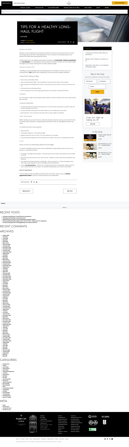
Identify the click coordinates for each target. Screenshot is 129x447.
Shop (98, 7)
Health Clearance (7, 382)
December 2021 (7, 307)
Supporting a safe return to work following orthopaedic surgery (19, 219)
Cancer (5, 365)
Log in (4, 405)
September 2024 (7, 265)
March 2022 (6, 303)
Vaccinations (53, 7)
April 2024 (5, 271)
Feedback (57, 438)
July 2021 (5, 310)
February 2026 (6, 244)
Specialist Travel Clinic (62, 419)
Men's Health (6, 383)
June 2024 (5, 270)
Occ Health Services (75, 419)
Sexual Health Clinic (72, 7)
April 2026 (5, 241)
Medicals (60, 433)
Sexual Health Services (62, 424)
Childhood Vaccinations (62, 422)
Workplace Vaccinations (75, 426)
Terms (31, 438)
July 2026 (5, 237)
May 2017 (5, 354)
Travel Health (6, 394)
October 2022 (6, 294)
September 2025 (7, 252)
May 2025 (5, 256)
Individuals (6, 3)
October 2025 (6, 250)
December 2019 (7, 320)
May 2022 (5, 300)
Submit (97, 92)
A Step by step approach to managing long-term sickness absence (20, 222)
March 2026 (6, 243)
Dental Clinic (6, 374)
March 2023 (6, 288)
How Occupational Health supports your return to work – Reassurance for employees (25, 221)
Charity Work (6, 368)
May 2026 (5, 240)
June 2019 (5, 329)
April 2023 (5, 286)
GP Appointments (61, 417)
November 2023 (7, 277)
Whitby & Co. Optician (62, 431)
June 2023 (5, 283)
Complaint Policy (50, 438)
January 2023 (6, 291)
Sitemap (67, 438)
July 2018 (5, 344)
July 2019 (5, 327)
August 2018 (6, 342)
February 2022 (6, 304)
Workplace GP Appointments (76, 422)
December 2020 (7, 315)
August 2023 (6, 280)
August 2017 (6, 353)
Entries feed (6, 406)
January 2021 (6, 313)
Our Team (88, 7)
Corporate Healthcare (8, 371)
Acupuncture (6, 364)
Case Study (6, 367)
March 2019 (5, 333)
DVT (30, 72)
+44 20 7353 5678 (43, 419)
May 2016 (5, 356)
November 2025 (7, 249)
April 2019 (5, 332)
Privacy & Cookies (36, 438)
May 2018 (5, 347)
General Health (7, 379)
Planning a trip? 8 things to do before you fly (14, 218)
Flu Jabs (5, 377)
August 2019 (6, 326)
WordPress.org (6, 409)
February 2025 (6, 261)
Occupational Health (8, 388)
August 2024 (6, 267)
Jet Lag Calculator (30, 165)
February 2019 (6, 335)
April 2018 (5, 348)
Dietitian (5, 376)
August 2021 (6, 309)
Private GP (39, 7)
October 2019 (6, 323)
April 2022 (5, 301)
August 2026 (6, 235)
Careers (26, 438)
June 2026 (5, 238)
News (4, 386)
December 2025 (7, 247)
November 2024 (7, 262)
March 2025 (6, 259)
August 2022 (6, 295)
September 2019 (7, 324)
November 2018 (7, 338)
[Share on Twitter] (71, 42)
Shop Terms (62, 438)
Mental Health (6, 385)
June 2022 (5, 298)
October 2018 (6, 339)
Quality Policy (43, 438)
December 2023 (7, 276)
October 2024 (6, 264)
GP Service (5, 380)
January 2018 (6, 351)
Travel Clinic (25, 7)
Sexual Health (6, 392)
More (107, 7)
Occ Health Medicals (75, 429)
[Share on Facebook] (68, 42)
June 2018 (5, 345)
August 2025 (6, 253)
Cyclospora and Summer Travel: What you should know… (17, 216)
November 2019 (7, 321)
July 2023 (5, 282)
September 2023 (7, 279)
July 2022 (5, 297)
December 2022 (7, 292)
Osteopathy (6, 389)
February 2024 (6, 273)
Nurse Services (61, 426)
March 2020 (6, 318)
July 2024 (5, 268)
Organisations (19, 3)
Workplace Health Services (76, 417)
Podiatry (5, 391)
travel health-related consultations (65, 60)
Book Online (42, 417)
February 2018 (6, 350)
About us (17, 438)
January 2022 (6, 306)
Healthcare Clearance (75, 431)
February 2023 (6, 289)
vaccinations (26, 62)
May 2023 (5, 285)
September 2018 (7, 341)
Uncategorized (6, 395)
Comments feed (7, 408)
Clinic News (5, 370)
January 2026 (6, 246)
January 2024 (6, 274)
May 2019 (5, 330)
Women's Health (7, 397)
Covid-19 (5, 373)
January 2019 (6, 336)
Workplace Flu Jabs (74, 424)
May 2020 (5, 317)
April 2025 (5, 258)
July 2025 (5, 255)
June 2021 (5, 312)
